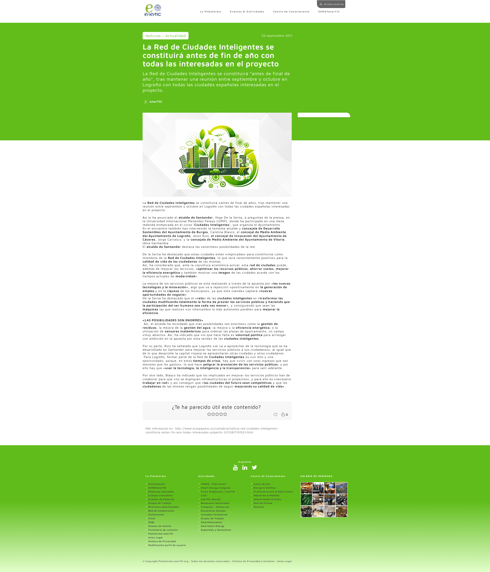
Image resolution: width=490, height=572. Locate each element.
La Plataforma (210, 11)
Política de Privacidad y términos (254, 561)
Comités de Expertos (161, 499)
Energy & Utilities (265, 487)
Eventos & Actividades (247, 11)
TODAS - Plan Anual (213, 483)
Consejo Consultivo (160, 495)
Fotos (151, 518)
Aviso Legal (155, 537)
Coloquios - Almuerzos (215, 506)
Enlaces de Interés (160, 526)
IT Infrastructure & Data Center (273, 491)
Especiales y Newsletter (216, 529)
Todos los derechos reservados (210, 561)
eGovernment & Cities (267, 499)
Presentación (156, 483)
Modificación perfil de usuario (167, 545)
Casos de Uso (262, 483)
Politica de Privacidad (162, 541)
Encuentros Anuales (213, 510)
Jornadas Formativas (214, 514)
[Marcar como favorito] (275, 414)
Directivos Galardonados (163, 506)
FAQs (151, 522)
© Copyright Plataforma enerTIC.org (165, 561)
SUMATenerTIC (329, 11)
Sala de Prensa (263, 503)
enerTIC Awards (211, 499)
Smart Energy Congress (216, 487)
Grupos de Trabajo (159, 503)
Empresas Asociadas (161, 491)
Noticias (259, 506)
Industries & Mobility (267, 495)
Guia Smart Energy (213, 526)
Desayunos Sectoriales (215, 503)
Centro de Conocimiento (291, 11)
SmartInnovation (211, 522)
